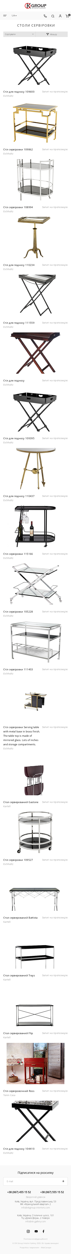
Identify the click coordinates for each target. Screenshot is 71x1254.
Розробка (24, 1247)
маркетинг (34, 1247)
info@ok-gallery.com (35, 1221)
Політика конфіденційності (36, 1239)
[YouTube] (36, 1231)
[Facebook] (43, 1231)
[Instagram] (28, 1231)
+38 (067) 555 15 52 (52, 1192)
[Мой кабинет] (60, 16)
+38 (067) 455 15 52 (19, 1192)
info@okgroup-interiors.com (35, 1207)
